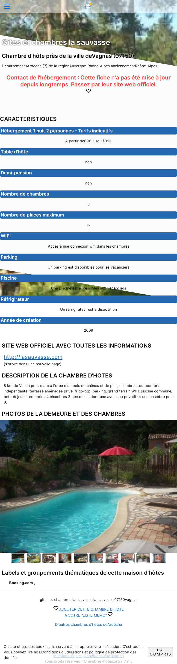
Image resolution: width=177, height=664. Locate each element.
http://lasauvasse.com (33, 357)
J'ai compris (160, 652)
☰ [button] (7, 6)
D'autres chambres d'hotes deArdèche (88, 624)
